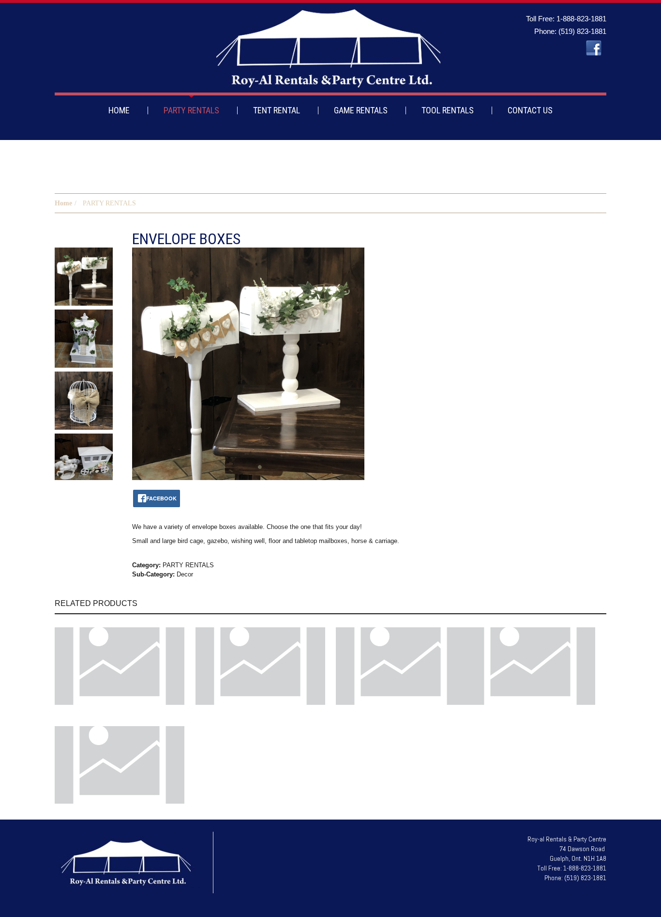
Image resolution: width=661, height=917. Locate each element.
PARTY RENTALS (191, 110)
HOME (119, 110)
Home (63, 203)
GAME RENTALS (361, 110)
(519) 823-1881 (582, 31)
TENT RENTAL (276, 110)
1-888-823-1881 (581, 19)
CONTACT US (530, 110)
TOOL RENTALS (447, 110)
